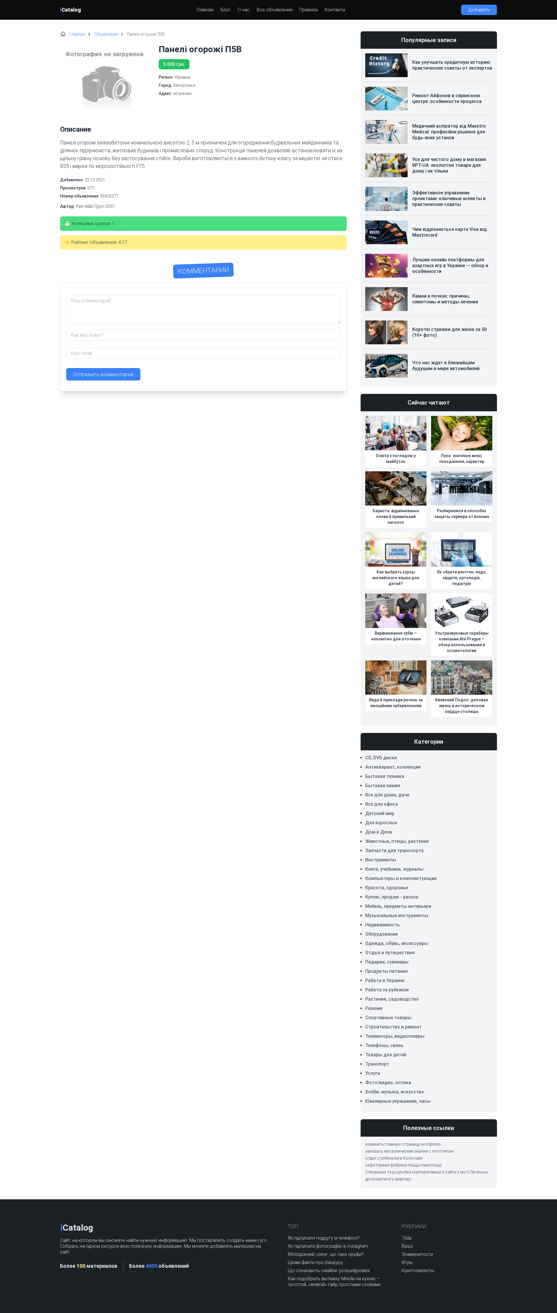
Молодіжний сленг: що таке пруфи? (326, 1254)
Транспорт (377, 1064)
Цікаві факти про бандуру (315, 1262)
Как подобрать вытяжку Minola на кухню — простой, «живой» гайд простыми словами (334, 1281)
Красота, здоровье (386, 887)
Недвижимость (382, 925)
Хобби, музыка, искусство (394, 1092)
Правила (308, 9)
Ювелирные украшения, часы (398, 1101)
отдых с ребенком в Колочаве (393, 1158)
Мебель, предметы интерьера (398, 906)
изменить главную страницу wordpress (403, 1144)
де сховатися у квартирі (388, 1179)
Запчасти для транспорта (394, 850)
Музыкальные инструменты (396, 915)
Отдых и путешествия (390, 952)
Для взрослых (381, 822)
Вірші (407, 1246)
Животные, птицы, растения (397, 841)
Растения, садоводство (392, 999)
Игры (407, 1262)
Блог (225, 9)
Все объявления (274, 9)
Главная (205, 9)
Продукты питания (386, 971)
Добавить (479, 9)
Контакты (335, 9)
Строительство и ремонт (393, 1027)
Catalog (70, 10)
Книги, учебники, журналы (394, 869)
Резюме (373, 1008)
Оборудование (381, 934)
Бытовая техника (384, 776)
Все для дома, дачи (387, 795)
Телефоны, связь (384, 1045)
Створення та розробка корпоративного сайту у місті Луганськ (426, 1172)
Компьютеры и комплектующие (401, 878)
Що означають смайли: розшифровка (329, 1270)
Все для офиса (381, 804)
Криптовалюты (418, 1270)
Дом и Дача (378, 832)
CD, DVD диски (381, 757)
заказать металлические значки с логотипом (409, 1151)
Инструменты (380, 860)
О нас (244, 9)
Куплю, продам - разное (391, 897)
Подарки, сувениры (386, 962)
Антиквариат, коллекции (393, 767)
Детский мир (379, 813)
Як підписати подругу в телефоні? (323, 1238)
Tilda (406, 1238)
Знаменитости (417, 1254)
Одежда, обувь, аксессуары (396, 943)
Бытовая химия (382, 785)
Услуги (372, 1073)
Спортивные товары (388, 1017)
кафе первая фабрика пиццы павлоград (403, 1165)
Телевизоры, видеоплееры (394, 1036)
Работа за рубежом (387, 990)
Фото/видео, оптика (388, 1082)
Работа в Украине (384, 980)
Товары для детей (385, 1054)
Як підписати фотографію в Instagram (328, 1246)
